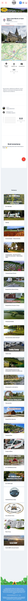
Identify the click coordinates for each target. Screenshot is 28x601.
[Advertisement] (14, 80)
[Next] (24, 34)
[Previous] (3, 34)
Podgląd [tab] (8, 23)
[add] (24, 159)
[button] (14, 52)
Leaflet (13, 60)
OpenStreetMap (19, 60)
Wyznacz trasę (6, 66)
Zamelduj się (14, 66)
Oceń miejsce (22, 66)
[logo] (14, 2)
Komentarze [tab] (20, 23)
